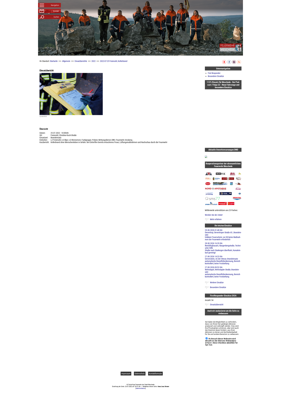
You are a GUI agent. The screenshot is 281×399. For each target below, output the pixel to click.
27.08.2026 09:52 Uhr (222, 272)
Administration (140, 388)
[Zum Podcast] (224, 63)
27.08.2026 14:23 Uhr (222, 260)
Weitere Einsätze (217, 282)
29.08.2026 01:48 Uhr (223, 235)
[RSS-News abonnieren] (239, 63)
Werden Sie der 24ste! (214, 215)
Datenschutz (140, 373)
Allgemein (66, 61)
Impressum (126, 373)
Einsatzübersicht (216, 304)
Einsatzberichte (81, 61)
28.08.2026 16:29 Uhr (223, 248)
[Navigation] (230, 47)
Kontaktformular (155, 373)
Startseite (54, 61)
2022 (93, 61)
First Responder (214, 73)
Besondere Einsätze (216, 76)
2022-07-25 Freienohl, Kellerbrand (113, 61)
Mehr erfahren (216, 219)
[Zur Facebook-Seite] (229, 63)
